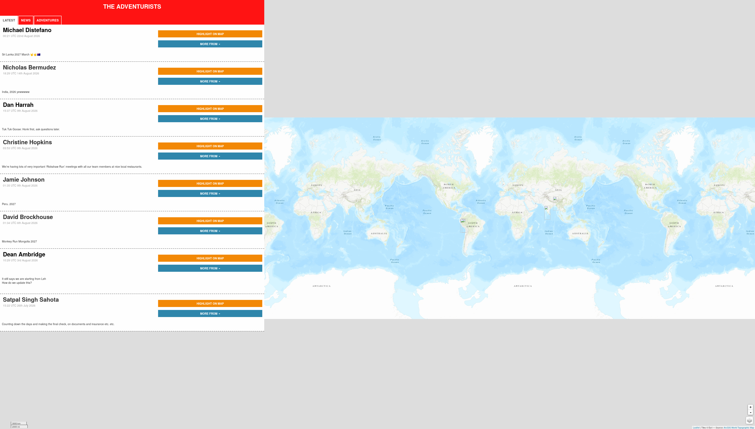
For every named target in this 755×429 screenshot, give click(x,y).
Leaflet (696, 427)
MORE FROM (209, 44)
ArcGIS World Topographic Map (739, 427)
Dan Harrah (18, 104)
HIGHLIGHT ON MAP (210, 34)
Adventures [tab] (48, 20)
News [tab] (26, 20)
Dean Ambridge (24, 254)
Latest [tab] (9, 20)
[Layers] (749, 420)
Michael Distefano (27, 30)
